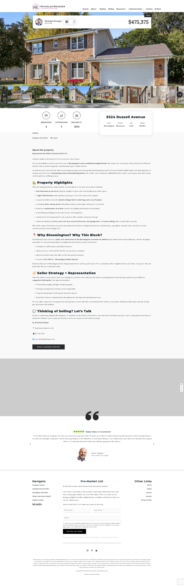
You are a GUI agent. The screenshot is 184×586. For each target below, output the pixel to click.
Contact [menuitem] (149, 9)
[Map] (92, 387)
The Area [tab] (53, 138)
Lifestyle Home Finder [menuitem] (40, 489)
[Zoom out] (181, 387)
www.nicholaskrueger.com (45, 339)
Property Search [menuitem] (38, 485)
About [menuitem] (94, 9)
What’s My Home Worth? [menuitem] (41, 496)
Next (153, 443)
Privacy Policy (93, 527)
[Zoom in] (181, 384)
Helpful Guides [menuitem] (38, 500)
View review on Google (99, 455)
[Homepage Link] (48, 7)
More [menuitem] (158, 9)
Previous (30, 443)
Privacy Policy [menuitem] (146, 500)
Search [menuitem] (86, 9)
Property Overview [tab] (40, 138)
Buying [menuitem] (103, 9)
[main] (92, 241)
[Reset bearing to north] (181, 390)
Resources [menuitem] (121, 9)
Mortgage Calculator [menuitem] (40, 492)
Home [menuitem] (149, 485)
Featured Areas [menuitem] (136, 9)
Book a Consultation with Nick (48, 347)
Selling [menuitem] (111, 9)
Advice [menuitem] (149, 492)
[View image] (21, 94)
